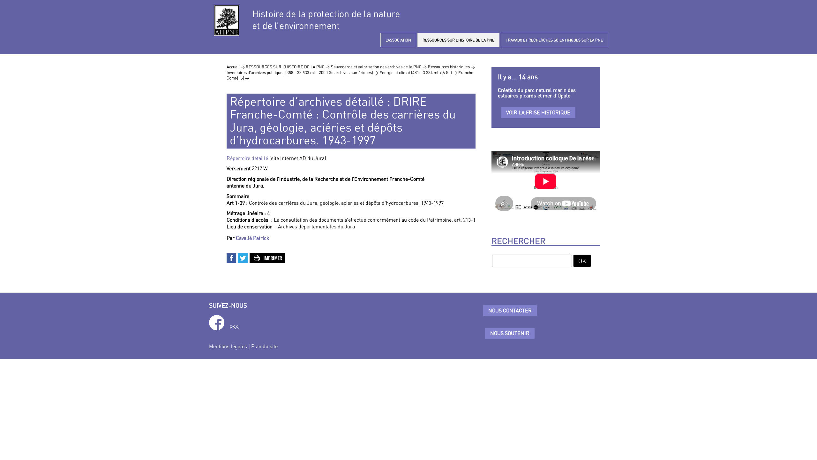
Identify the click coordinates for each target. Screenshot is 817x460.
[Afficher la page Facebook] (216, 323)
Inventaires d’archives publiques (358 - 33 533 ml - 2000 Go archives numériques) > (302, 72)
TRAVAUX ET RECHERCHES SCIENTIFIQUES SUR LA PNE (554, 40)
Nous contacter (510, 310)
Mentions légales (228, 346)
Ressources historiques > (451, 66)
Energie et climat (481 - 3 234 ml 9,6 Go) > (418, 72)
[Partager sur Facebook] (232, 257)
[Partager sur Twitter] (243, 257)
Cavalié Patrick (252, 238)
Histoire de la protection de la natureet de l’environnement (326, 19)
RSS (234, 327)
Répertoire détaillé (247, 158)
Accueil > (236, 66)
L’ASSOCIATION (398, 40)
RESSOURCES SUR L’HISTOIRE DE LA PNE (458, 40)
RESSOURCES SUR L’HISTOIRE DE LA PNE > (288, 66)
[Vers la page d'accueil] (226, 20)
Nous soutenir (509, 333)
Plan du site (264, 346)
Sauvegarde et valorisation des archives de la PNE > (379, 66)
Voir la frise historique (538, 112)
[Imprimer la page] (268, 257)
